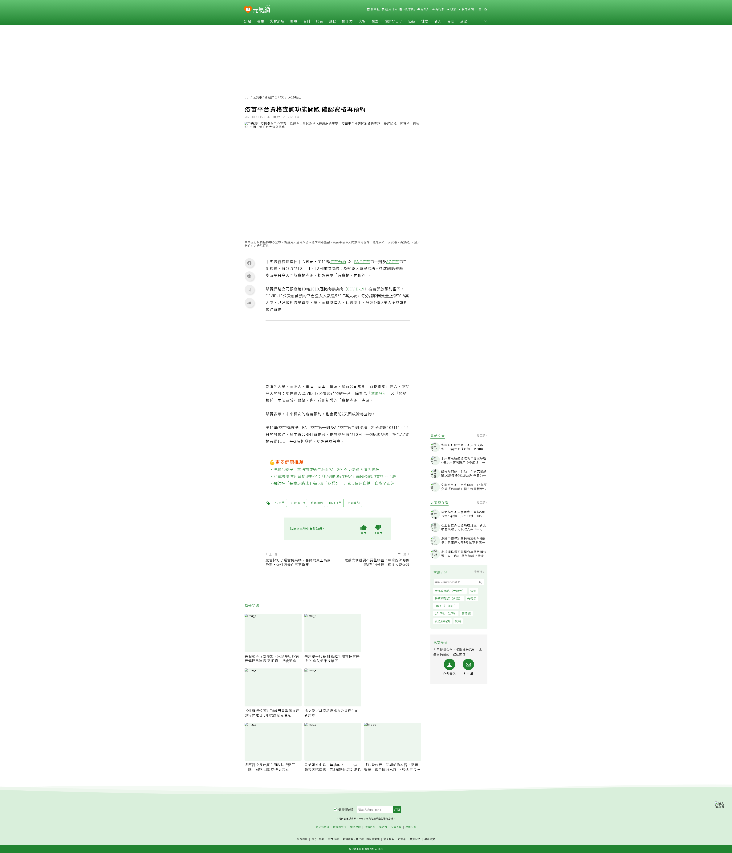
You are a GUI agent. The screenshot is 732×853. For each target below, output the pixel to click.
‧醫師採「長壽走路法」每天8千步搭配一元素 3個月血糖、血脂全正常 (332, 483)
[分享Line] (249, 276)
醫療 (293, 21)
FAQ (314, 839)
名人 (437, 21)
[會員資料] (480, 9)
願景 (452, 9)
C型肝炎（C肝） (446, 613)
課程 (332, 21)
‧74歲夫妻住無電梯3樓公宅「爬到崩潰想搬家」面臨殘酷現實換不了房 (332, 476)
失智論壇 (277, 21)
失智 (362, 21)
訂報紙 (402, 839)
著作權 (360, 839)
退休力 (347, 21)
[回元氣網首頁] (261, 9)
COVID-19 (356, 289)
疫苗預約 (338, 261)
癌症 (412, 21)
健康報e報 (345, 809)
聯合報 (375, 9)
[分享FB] (249, 263)
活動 (463, 21)
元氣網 (257, 97)
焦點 (247, 21)
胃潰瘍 (466, 613)
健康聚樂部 (339, 827)
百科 (306, 21)
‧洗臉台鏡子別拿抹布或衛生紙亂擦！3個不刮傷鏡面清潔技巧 (324, 469)
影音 (319, 21)
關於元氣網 (322, 827)
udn (247, 97)
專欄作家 (410, 827)
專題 (450, 21)
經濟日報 (390, 9)
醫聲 (375, 21)
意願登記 (379, 393)
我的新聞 (467, 9)
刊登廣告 (302, 839)
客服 (321, 839)
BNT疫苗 (362, 261)
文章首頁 (396, 827)
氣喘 (458, 621)
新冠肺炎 (271, 97)
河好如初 (408, 9)
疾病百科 (370, 827)
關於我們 (415, 839)
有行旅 (440, 9)
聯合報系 (389, 839)
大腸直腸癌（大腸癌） (450, 591)
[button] (485, 21)
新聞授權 (333, 839)
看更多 (481, 435)
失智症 (471, 598)
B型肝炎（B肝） (446, 606)
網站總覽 (429, 839)
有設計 (425, 9)
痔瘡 (473, 591)
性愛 (425, 21)
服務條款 (348, 839)
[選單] (486, 9)
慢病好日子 (393, 21)
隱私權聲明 (373, 839)
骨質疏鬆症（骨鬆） (448, 598)
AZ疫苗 (392, 261)
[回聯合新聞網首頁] (248, 10)
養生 (260, 21)
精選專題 (355, 827)
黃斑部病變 (442, 621)
